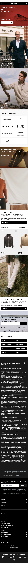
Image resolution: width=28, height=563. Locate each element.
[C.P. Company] (7, 141)
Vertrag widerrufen (5, 542)
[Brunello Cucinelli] (20, 119)
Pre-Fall (2, 230)
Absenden (23, 323)
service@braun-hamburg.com (7, 525)
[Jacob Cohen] (7, 126)
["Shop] (14, 157)
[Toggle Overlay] (16, 231)
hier (23, 331)
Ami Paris (20, 252)
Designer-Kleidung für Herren (16, 394)
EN (5, 513)
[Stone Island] (7, 119)
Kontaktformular (4, 527)
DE (3, 513)
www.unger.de (20, 545)
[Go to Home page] (14, 3)
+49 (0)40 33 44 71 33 (5, 523)
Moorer (3, 252)
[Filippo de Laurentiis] (7, 133)
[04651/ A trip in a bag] (20, 126)
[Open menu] (1, 3)
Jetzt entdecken (22, 227)
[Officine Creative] (20, 141)
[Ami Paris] (20, 133)
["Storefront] (14, 15)
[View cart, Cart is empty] (26, 3)
